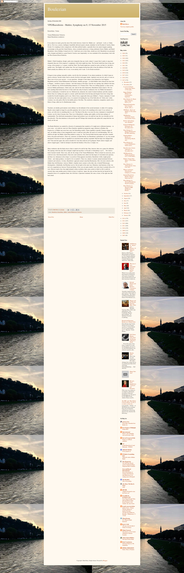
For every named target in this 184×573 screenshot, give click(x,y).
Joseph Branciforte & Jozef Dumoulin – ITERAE (128, 446)
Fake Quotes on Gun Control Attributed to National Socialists (129, 533)
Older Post (111, 217)
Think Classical (126, 530)
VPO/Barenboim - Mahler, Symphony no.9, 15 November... (129, 154)
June (125, 203)
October (126, 193)
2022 (123, 63)
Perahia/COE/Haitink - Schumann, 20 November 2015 (129, 126)
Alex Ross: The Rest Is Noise (128, 484)
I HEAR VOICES (127, 450)
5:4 (123, 444)
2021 (123, 65)
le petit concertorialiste (128, 506)
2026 (123, 53)
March (126, 210)
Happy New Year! (133, 372)
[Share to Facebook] (77, 210)
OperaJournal (126, 432)
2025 (123, 56)
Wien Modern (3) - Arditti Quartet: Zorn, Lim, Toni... (129, 165)
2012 (123, 223)
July (125, 201)
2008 (123, 233)
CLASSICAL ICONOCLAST (126, 496)
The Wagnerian (126, 461)
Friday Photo (125, 429)
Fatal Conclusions (127, 542)
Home (81, 217)
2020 (123, 68)
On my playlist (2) (126, 451)
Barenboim (54, 212)
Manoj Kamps (126, 518)
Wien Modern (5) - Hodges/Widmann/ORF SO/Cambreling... (129, 131)
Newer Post (51, 217)
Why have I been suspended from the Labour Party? (133, 267)
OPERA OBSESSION (128, 548)
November (127, 84)
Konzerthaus (60, 212)
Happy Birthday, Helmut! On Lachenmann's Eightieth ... (127, 94)
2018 (123, 73)
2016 (123, 77)
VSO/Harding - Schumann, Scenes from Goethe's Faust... (129, 117)
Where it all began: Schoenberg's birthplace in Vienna (129, 171)
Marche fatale (132, 353)
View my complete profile (127, 27)
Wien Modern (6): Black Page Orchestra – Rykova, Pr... (129, 100)
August (126, 198)
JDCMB (124, 490)
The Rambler (126, 479)
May (125, 205)
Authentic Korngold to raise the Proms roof (128, 492)
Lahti (123, 487)
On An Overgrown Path (128, 438)
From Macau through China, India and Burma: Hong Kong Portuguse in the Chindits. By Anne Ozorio (128, 501)
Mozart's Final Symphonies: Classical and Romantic (133, 384)
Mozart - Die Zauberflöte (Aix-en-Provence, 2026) (128, 434)
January (126, 215)
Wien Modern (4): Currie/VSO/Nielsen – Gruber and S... (129, 144)
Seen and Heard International (126, 469)
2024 (123, 58)
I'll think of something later (128, 455)
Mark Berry (125, 24)
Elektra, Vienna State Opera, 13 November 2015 (129, 160)
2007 (123, 235)
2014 (123, 218)
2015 (123, 80)
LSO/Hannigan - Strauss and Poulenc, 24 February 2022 (133, 247)
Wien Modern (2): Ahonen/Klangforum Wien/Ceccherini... (129, 182)
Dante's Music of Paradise (128, 549)
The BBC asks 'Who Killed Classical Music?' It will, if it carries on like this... (129, 402)
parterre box (125, 422)
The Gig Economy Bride (128, 539)
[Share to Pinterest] (78, 210)
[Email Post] (68, 209)
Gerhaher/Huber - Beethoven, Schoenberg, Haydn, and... (129, 138)
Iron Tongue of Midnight (129, 428)
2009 (123, 230)
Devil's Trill (125, 524)
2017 (123, 75)
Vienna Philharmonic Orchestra (74, 212)
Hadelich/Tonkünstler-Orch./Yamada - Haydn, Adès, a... (129, 106)
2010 (123, 228)
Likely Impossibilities (128, 538)
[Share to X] (75, 210)
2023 (123, 60)
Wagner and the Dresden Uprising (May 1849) (133, 303)
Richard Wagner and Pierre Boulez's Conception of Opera (133, 286)
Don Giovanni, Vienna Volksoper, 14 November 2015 (129, 149)
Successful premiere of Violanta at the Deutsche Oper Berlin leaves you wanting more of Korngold (128, 474)
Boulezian (57, 9)
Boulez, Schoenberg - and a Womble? (129, 121)
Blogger (105, 560)
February (126, 213)
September (127, 196)
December (126, 82)
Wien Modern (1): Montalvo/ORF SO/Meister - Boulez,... (128, 188)
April (125, 208)
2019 (123, 70)
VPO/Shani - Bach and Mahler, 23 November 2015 (129, 111)
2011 (123, 226)
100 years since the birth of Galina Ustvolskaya (128, 526)
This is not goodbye (126, 481)
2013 (123, 221)
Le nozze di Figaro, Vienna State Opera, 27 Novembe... (129, 88)
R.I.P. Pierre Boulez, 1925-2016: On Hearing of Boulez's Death (133, 338)
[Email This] (71, 210)
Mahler (65, 212)
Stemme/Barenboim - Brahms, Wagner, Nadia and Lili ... (128, 176)
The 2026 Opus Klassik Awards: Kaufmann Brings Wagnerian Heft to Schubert (128, 464)
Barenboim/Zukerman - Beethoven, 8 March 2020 (128, 321)
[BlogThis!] (73, 210)
